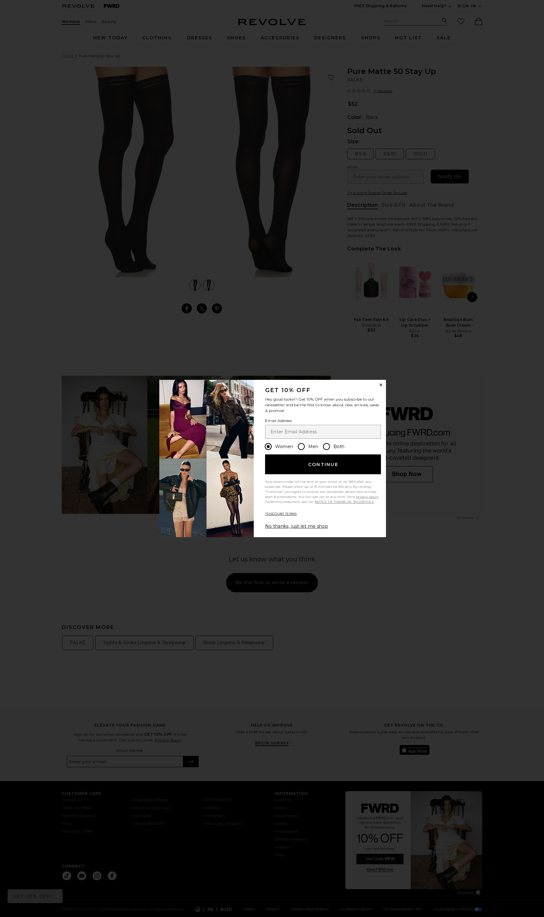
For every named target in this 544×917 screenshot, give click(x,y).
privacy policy (367, 497)
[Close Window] (381, 385)
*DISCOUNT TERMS (281, 514)
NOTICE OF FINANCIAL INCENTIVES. (344, 502)
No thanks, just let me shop (296, 526)
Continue (323, 464)
